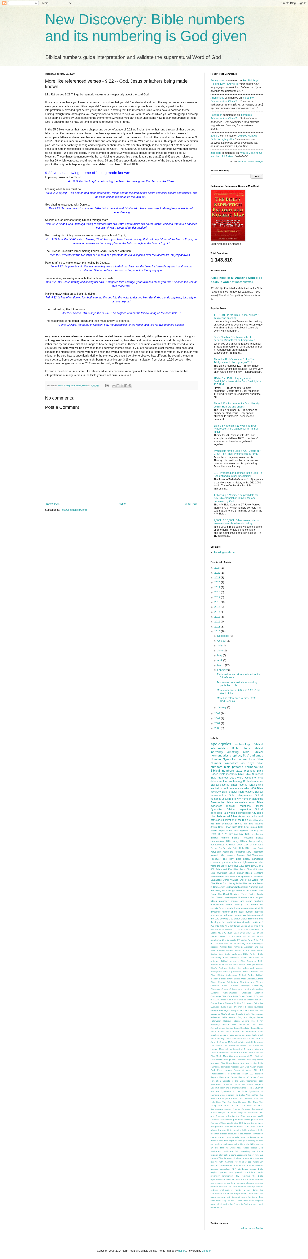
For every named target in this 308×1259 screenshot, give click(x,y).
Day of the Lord (253, 844)
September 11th (254, 1081)
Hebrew (227, 1021)
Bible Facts (239, 869)
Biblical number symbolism (238, 876)
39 (258, 936)
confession (257, 1134)
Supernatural (225, 830)
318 (244, 936)
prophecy (236, 755)
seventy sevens (255, 1186)
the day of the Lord (220, 922)
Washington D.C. (235, 1123)
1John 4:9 (216, 933)
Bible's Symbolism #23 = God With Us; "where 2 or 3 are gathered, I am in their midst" (236, 428)
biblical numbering (253, 859)
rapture (223, 781)
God (225, 883)
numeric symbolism (244, 915)
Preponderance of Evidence (225, 1074)
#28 (222, 926)
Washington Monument (236, 897)
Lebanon (258, 1042)
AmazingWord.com (224, 552)
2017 (217, 597)
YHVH (260, 1126)
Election (229, 1003)
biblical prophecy (220, 901)
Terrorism (229, 1095)
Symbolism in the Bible (234, 1091)
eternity (214, 908)
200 (224, 933)
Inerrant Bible (229, 1024)
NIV (239, 798)
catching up (256, 830)
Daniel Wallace (230, 880)
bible (241, 774)
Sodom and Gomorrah (229, 1088)
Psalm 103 (248, 1074)
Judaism (230, 887)
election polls (241, 1140)
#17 (261, 922)
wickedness (248, 922)
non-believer (226, 1165)
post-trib (239, 1172)
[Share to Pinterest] (130, 386)
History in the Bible (237, 883)
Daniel (242, 996)
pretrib (260, 1172)
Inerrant (252, 883)
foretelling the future (252, 1151)
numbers (234, 788)
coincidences (217, 904)
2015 (217, 606)
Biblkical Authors (255, 979)
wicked (220, 1207)
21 (256, 866)
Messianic (224, 1052)
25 (261, 933)
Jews (228, 827)
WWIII (223, 1119)
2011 (217, 626)
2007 (217, 723)
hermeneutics (254, 766)
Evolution (215, 1007)
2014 (217, 612)
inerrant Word (217, 1158)
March (221, 665)
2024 (217, 567)
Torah (251, 784)
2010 (217, 631)
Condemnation (230, 993)
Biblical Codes (246, 975)
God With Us (251, 1010)
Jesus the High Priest (221, 1038)
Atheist (229, 950)
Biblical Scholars (254, 873)
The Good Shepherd (229, 894)
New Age (227, 1059)
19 (261, 929)
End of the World (248, 880)
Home (122, 503)
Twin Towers (217, 897)
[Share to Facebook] (126, 386)
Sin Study (247, 1084)
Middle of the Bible (239, 1052)
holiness (236, 908)
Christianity (257, 985)
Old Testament (255, 855)
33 (249, 936)
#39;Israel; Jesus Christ (241, 926)
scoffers (259, 1179)
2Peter (214, 936)
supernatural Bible (243, 918)
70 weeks (258, 820)
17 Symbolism (253, 929)
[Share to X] (122, 386)
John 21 (259, 1038)
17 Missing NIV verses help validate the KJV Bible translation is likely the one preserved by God (236, 498)
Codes (224, 989)
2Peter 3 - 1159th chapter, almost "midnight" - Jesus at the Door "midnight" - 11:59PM (237, 381)
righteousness (250, 862)
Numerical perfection (220, 1067)
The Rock (253, 1102)
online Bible (256, 1169)
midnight (259, 908)
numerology (247, 759)
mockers (215, 1165)
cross (228, 1137)
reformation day (230, 1176)
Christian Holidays (240, 985)
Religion (259, 1074)
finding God (257, 1148)
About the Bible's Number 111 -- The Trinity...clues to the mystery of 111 (234, 361)
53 (220, 940)
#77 (212, 929)
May (220, 655)
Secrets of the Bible (234, 1081)
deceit (213, 1140)
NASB (214, 830)
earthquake (222, 1140)
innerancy (229, 1158)
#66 (256, 926)
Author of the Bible (245, 950)
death (229, 904)
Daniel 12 (250, 996)
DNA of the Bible (230, 996)
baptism (222, 1130)
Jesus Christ (217, 827)
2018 (217, 592)
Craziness (246, 993)
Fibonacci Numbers (253, 1007)
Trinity (260, 894)
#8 (216, 929)
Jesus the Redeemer (234, 851)
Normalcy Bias (218, 1063)
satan (252, 802)
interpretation (247, 908)
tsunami (236, 1197)
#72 (261, 926)
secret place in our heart (223, 1183)
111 (238, 929)
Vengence (252, 1116)
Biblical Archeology (227, 975)
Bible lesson (239, 964)
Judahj (249, 1042)
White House (230, 1126)
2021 (217, 577)
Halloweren (216, 1021)
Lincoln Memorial (219, 1049)
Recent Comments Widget (250, 161)
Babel (260, 950)
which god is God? (226, 1204)
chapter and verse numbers (247, 901)
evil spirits (228, 1144)
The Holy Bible (232, 859)
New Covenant (239, 1059)
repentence (216, 1179)
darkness (251, 1137)
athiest (214, 1130)
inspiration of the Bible (235, 820)
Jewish (221, 887)
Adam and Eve (224, 869)
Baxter (214, 954)
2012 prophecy (245, 770)
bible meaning (234, 1130)
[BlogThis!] (118, 386)
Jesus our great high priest (249, 1035)
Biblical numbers (222, 770)
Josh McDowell (229, 1042)
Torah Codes (248, 894)
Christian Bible (219, 985)
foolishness (216, 1151)
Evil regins (247, 1003)
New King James (255, 1059)
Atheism (221, 950)
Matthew (259, 1049)
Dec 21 (242, 1000)
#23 (212, 926)
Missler (219, 1056)
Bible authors (225, 964)
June (220, 650)
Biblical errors (225, 979)
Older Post (191, 503)
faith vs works (228, 1148)
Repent (214, 1077)
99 (217, 943)
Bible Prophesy (248, 961)
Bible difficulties (255, 869)
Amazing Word (244, 943)
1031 (221, 929)
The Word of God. (228, 1105)
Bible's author (236, 873)
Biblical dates (217, 876)
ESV (236, 823)
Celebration (232, 982)
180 (253, 866)
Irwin (261, 1024)
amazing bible (238, 752)
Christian (230, 844)
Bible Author (249, 954)
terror (255, 1190)
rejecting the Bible (252, 1176)
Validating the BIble (236, 1116)
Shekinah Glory (231, 1084)
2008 (217, 718)
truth (229, 1197)
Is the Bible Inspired (251, 823)
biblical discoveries (229, 1134)
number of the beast (233, 911)
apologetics (221, 744)
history (251, 1155)
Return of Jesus (228, 1077)
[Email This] (114, 386)
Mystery (242, 1056)
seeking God (226, 918)
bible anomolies (237, 802)
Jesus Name (257, 1028)
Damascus (216, 880)
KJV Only (237, 827)
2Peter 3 (222, 936)
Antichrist (238, 834)
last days (247, 763)
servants (223, 1186)
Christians (258, 876)
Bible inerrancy (228, 774)
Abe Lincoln (230, 943)
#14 (256, 922)
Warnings (248, 1119)
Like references (255, 1045)
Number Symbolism (224, 759)
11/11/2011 (230, 929)
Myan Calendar (230, 1056)
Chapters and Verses (251, 982)
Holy (253, 1021)
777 (231, 834)
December (223, 635)
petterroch (216, 114)
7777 (258, 940)
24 (258, 933)
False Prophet (234, 1007)
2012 (217, 621)
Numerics (252, 816)
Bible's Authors (218, 968)
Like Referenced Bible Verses (228, 816)
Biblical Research (242, 837)
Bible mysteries (219, 873)
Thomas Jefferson (242, 1109)
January (222, 707)
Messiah (215, 1052)
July (220, 645)
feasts (246, 1148)
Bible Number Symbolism (237, 761)
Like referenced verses (235, 1045)
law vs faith (217, 1162)
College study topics (240, 989)
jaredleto (216, 152)
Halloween (229, 812)
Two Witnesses (250, 1112)
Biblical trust (240, 979)
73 (249, 940)
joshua (237, 1158)
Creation (259, 993)
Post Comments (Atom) (74, 509)
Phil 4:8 (258, 1070)
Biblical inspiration (239, 809)
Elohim (237, 1003)
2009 (217, 713)
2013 (217, 616)
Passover (215, 859)
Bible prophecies (254, 834)
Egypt (221, 1003)
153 (243, 929)
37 (260, 866)
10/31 (213, 834)
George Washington (220, 1010)
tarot (249, 1190)
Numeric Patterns (236, 855)
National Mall (241, 887)
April (220, 660)
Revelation (216, 1081)
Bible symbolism (224, 823)
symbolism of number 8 (232, 1190)
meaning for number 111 (238, 1162)
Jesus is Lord (227, 1035)
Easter (214, 848)
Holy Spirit (257, 848)
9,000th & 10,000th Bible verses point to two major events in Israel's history (236, 522)
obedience (243, 1169)
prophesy (215, 1176)
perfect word (226, 1172)
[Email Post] (107, 385)
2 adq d (215, 135)
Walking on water (234, 1119)
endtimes (215, 862)
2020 (217, 582)
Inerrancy (215, 1024)
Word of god (256, 897)
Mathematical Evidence (241, 1049)
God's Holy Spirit (228, 848)
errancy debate (255, 1140)
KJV (245, 755)
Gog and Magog (247, 1017)
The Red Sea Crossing (234, 1102)
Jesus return (229, 798)
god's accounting (239, 1155)
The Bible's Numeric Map (246, 1095)
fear (239, 1148)
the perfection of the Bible (246, 1193)
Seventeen (216, 1084)
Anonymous (217, 80)
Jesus (248, 777)
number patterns (254, 911)
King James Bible (253, 827)
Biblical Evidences (238, 806)
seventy (242, 1186)
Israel (233, 784)
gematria (226, 862)
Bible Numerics (254, 774)
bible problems (249, 1130)
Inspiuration (244, 1024)
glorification (224, 1155)
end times (256, 755)
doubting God (241, 904)
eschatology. (217, 1144)
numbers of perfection (222, 915)
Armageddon (226, 947)
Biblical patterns (220, 784)
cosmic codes (217, 1137)
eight (231, 1140)
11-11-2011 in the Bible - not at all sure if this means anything (236, 316)
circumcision (245, 1134)
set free (233, 1186)
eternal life (257, 904)
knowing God (248, 1158)
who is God (242, 1204)
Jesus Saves (217, 1031)
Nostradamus (232, 1063)
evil (226, 788)
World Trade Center (246, 1126)
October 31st (237, 1067)
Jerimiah (215, 1028)
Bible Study (241, 748)
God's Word (236, 777)
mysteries (216, 911)
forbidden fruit (231, 1151)
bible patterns (233, 766)
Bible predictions (255, 964)
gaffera (182, 1250)
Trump (240, 1112)
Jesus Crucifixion (242, 1028)
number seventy (255, 1165)
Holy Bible (244, 848)
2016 (217, 602)
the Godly (228, 1193)
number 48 (239, 1165)
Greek (260, 1017)
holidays (259, 1155)
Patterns (242, 784)
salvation (245, 788)
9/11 (213, 943)
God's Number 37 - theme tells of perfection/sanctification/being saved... (235, 339)
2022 (217, 572)
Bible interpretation (240, 795)
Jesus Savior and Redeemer (240, 1031)
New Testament (254, 851)
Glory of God (237, 1010)
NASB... (250, 1056)
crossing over (239, 1137)
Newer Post (52, 503)
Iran (254, 1024)
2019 (217, 587)
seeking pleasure (245, 1183)
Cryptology (216, 996)
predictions (250, 1172)
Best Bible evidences (230, 954)
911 (212, 823)
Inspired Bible (243, 812)
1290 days (244, 866)
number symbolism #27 (223, 1169)
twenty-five (246, 1197)
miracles (236, 862)
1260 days (233, 866)
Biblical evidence (253, 781)
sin (230, 781)
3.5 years (236, 936)
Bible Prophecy (219, 777)
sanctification (229, 1179)
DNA (239, 844)
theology (237, 781)
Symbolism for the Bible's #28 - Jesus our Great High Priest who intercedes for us (237, 452)
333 (253, 936)
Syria (222, 1095)
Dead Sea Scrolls (229, 1000)
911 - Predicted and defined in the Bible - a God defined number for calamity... (238, 474)
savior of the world (245, 1179)
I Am (260, 1021)
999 (221, 943)
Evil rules (258, 1003)
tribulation (236, 922)
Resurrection (218, 802)
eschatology (243, 744)
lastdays (259, 1158)
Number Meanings (252, 798)
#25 (217, 926)
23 (254, 933)
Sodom (214, 1088)
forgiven (214, 1155)
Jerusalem (216, 851)
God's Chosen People (232, 1014)
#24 (250, 820)
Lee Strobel (216, 1045)
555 (224, 940)
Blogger (206, 1250)
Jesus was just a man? (243, 1038)
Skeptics (259, 1084)
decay (260, 1137)
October (222, 640)
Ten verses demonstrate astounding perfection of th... (237, 684)
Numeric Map (218, 855)
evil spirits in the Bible (244, 1144)
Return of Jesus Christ (250, 1077)
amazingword (241, 830)
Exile (223, 1007)
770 (253, 940)
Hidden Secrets (241, 1021)
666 (253, 788)
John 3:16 (216, 1042)
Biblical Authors (220, 837)
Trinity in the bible (227, 1112)
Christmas (215, 989)
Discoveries (252, 1000)
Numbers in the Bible (252, 1063)
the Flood (258, 918)
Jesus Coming (226, 1028)
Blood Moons (218, 982)
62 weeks (231, 940)
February (222, 670)
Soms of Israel (247, 1088)
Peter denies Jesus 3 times (234, 1070)
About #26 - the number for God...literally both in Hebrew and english (237, 405)
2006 (217, 728)
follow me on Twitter (252, 1228)
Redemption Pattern (247, 890)
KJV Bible (257, 812)
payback (215, 1172)
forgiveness (225, 908)
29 (226, 834)
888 (212, 869)
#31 (227, 926)
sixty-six (214, 1190)
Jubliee (241, 1042)
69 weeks (242, 940)
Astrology (238, 947)
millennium (258, 1162)
